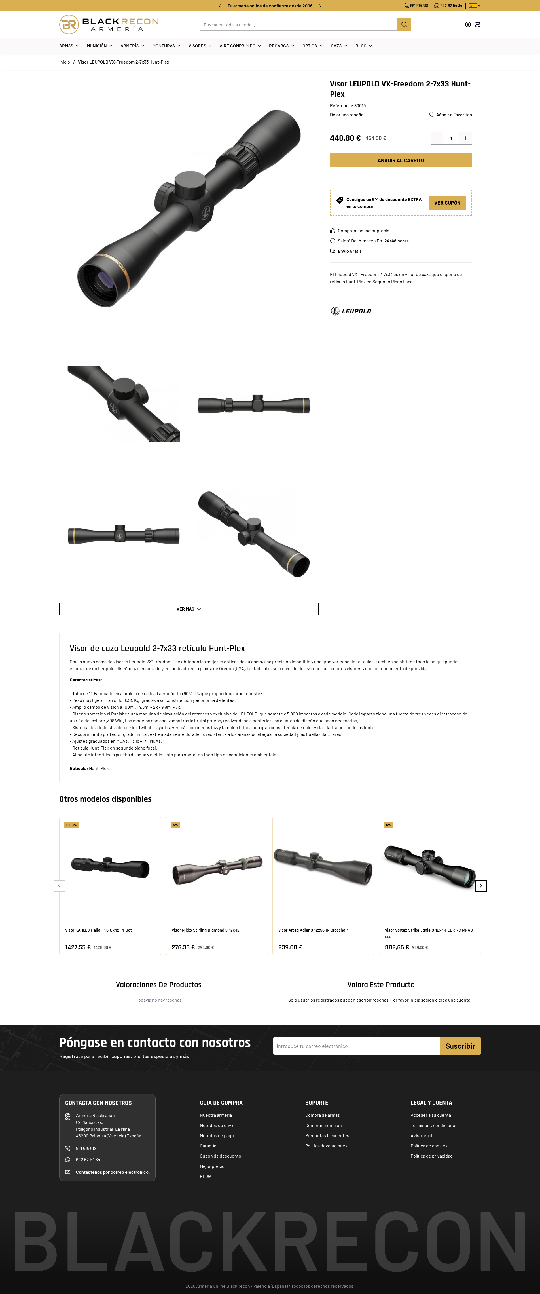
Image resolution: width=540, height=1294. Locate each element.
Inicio (64, 61)
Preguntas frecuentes (327, 1135)
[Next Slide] (481, 886)
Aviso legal (421, 1135)
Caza (336, 45)
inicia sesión (422, 999)
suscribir (460, 1045)
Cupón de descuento (220, 1155)
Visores (197, 45)
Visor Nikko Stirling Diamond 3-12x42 (206, 930)
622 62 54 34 (451, 5)
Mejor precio (212, 1166)
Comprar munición (323, 1125)
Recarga (279, 45)
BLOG (205, 1176)
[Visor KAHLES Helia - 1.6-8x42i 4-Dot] (110, 868)
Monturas (164, 45)
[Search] (404, 24)
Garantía (208, 1145)
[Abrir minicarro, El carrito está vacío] (477, 24)
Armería (129, 45)
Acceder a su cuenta (431, 1115)
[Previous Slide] (59, 886)
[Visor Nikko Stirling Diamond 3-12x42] (217, 868)
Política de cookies (429, 1145)
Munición (97, 45)
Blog (361, 45)
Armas (66, 45)
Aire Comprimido (237, 45)
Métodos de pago (217, 1135)
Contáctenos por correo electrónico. (113, 1172)
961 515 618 (419, 5)
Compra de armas (322, 1115)
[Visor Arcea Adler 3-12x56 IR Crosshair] (323, 868)
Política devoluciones (326, 1145)
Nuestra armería (216, 1115)
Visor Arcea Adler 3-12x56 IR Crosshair (313, 930)
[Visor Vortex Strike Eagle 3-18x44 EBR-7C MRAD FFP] (430, 868)
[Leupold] (351, 311)
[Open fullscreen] (189, 208)
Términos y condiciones (434, 1125)
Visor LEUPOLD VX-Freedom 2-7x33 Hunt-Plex (123, 61)
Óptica (309, 45)
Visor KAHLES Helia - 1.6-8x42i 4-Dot (98, 930)
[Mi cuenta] (468, 24)
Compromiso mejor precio (363, 230)
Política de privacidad (432, 1155)
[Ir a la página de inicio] (108, 24)
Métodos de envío (217, 1125)
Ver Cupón (447, 203)
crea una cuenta (454, 999)
